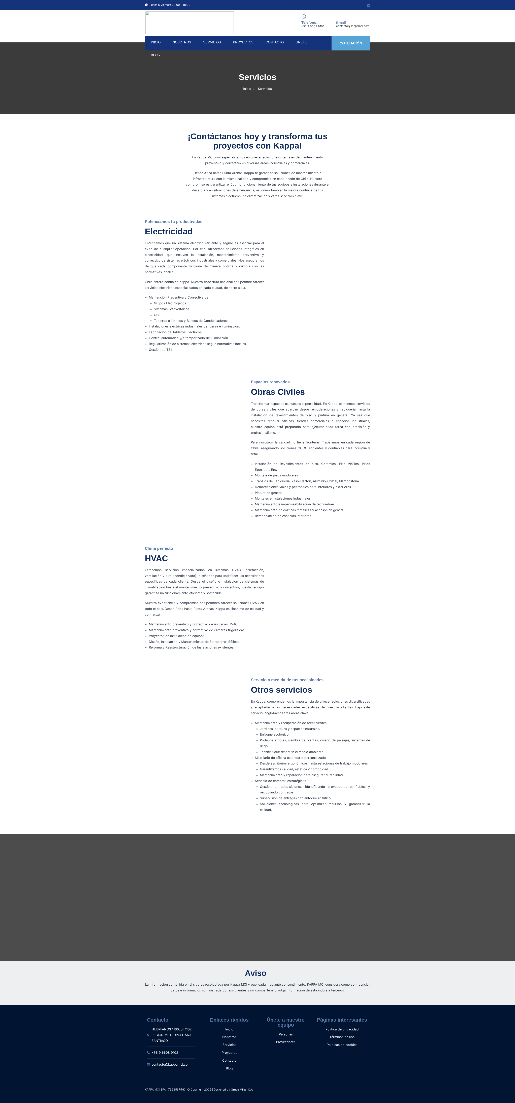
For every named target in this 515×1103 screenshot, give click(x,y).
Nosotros (182, 42)
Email (341, 23)
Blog (155, 55)
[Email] (338, 16)
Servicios (212, 42)
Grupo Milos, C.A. (242, 1089)
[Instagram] (360, 5)
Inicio (156, 42)
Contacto (275, 42)
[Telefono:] (303, 16)
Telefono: (309, 23)
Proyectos (243, 42)
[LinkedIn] (368, 5)
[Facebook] (352, 5)
